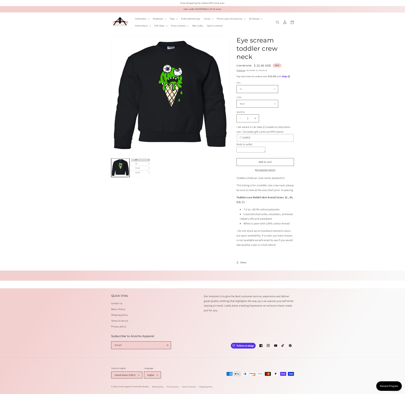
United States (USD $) (125, 375)
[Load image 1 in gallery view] (120, 167)
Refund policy (158, 386)
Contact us (116, 303)
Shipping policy (119, 314)
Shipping (241, 70)
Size (238, 82)
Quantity (241, 111)
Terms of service (119, 320)
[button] (142, 18)
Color (239, 97)
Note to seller (244, 144)
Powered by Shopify (140, 386)
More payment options (265, 169)
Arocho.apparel (124, 386)
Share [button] (243, 262)
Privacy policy (118, 326)
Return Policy (118, 309)
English (150, 375)
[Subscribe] (167, 345)
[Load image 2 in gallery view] (140, 167)
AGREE (246, 137)
